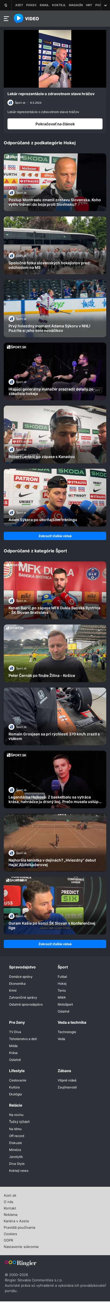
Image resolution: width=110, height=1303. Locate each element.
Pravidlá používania (19, 1226)
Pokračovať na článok (55, 124)
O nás (8, 1201)
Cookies (10, 1233)
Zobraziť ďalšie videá (55, 536)
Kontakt (10, 1207)
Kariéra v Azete (16, 1220)
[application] (55, 59)
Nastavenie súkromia (21, 1246)
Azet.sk (10, 1194)
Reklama (10, 1214)
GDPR (8, 1239)
